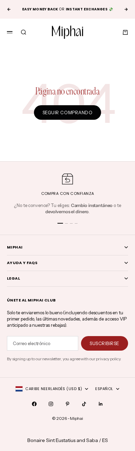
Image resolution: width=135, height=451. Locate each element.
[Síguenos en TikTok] (84, 404)
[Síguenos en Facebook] (34, 404)
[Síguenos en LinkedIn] (101, 404)
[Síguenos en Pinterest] (67, 404)
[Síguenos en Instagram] (51, 404)
